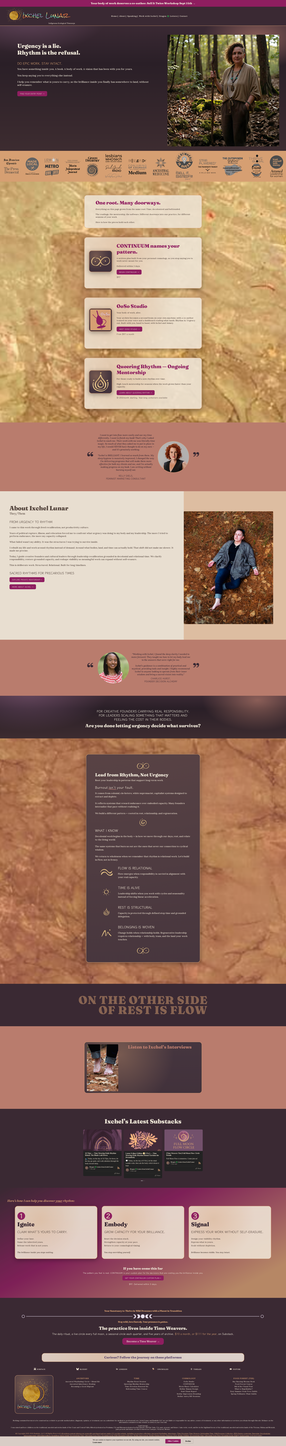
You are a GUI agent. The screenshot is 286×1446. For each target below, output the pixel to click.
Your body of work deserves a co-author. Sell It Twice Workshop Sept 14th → (143, 3)
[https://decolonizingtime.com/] (38, 15)
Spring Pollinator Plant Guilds (244, 1394)
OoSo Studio (189, 1382)
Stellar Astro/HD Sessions (189, 1396)
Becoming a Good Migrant (82, 1386)
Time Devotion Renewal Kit (136, 1386)
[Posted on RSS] (118, 1168)
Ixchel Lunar (244, 1436)
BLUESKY (83, 1369)
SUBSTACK (41, 1369)
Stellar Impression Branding (189, 1394)
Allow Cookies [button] (173, 1441)
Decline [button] (188, 1441)
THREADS (197, 1369)
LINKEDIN (123, 1369)
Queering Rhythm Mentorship (136, 1384)
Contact (183, 16)
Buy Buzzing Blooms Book (244, 1382)
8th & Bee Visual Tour (243, 1386)
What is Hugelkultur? (244, 1389)
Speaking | (132, 16)
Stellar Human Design (189, 1389)
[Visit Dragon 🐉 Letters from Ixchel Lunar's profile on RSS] (87, 1168)
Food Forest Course (243, 1384)
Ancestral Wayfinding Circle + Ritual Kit (82, 1382)
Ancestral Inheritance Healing (82, 1384)
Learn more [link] (97, 1442)
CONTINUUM (189, 1384)
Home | (114, 16)
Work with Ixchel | (148, 16)
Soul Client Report (189, 1391)
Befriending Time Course (136, 1389)
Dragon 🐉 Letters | (168, 16)
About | (122, 16)
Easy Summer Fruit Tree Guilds (243, 1391)
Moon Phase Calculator (189, 1386)
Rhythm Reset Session (136, 1382)
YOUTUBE (236, 1369)
